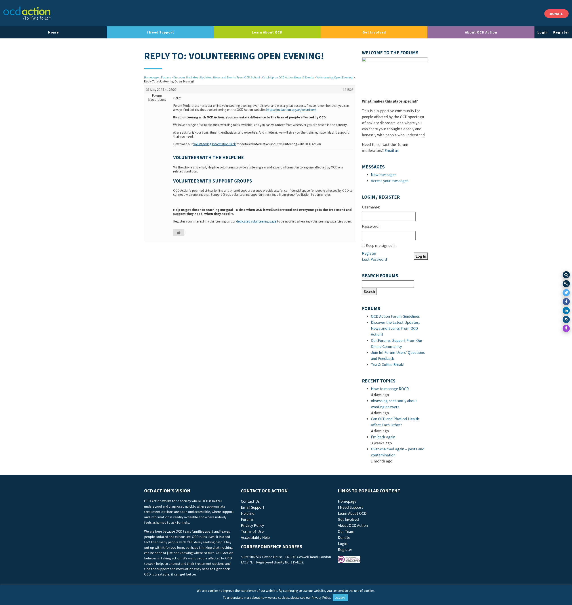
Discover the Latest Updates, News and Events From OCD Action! (216, 77)
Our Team (346, 531)
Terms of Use (252, 531)
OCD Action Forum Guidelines (395, 316)
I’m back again (383, 436)
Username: (371, 207)
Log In (421, 256)
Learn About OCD (267, 32)
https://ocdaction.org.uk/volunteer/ (291, 109)
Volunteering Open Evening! (334, 77)
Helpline (247, 513)
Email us (392, 150)
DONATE (556, 13)
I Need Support (160, 32)
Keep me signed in (381, 245)
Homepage (151, 77)
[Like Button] (178, 232)
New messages (383, 174)
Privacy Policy (252, 525)
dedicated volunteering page (256, 221)
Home (53, 32)
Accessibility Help (255, 537)
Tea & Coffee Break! (387, 364)
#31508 (348, 90)
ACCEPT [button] (340, 598)
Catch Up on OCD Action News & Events (288, 77)
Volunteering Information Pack (214, 144)
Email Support (252, 507)
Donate (344, 537)
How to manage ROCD (390, 388)
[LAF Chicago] (27, 13)
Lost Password (374, 259)
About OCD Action (481, 32)
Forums (166, 77)
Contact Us (250, 501)
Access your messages (389, 180)
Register (561, 32)
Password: (370, 226)
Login (542, 32)
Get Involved (374, 32)
